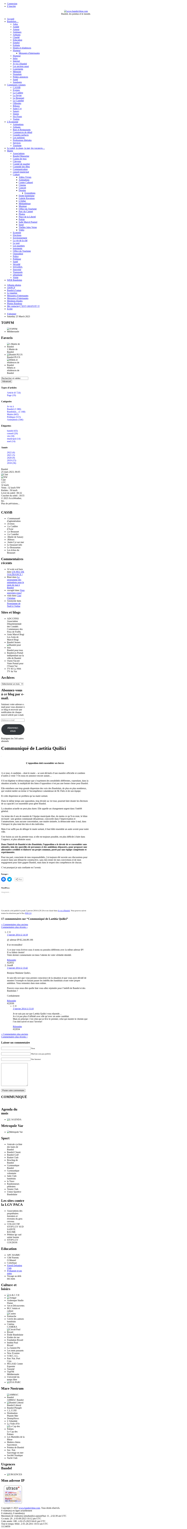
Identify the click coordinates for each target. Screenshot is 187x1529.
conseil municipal (21, 172)
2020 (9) (11, 458)
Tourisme (17, 145)
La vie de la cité (20, 240)
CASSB (16, 87)
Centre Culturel (26, 182)
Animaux (17, 32)
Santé (15, 79)
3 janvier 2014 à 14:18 (17, 935)
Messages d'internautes (29, 53)
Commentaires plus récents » (14, 927)
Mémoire (17, 71)
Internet (16, 61)
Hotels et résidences (22, 48)
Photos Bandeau (14, 303)
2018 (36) (11, 463)
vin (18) (10, 436)
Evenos (16, 90)
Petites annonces (20, 77)
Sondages (17, 82)
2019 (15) (11, 460)
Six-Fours (17, 116)
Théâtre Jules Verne (28, 227)
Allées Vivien (25, 177)
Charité (16, 37)
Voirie (15, 277)
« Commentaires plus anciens (14, 924)
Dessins (22, 190)
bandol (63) (12, 431)
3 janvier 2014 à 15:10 (23, 1008)
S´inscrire (11, 6)
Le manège (12, 293)
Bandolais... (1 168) (16, 411)
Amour (16, 29)
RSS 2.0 (28, 913)
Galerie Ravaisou (27, 198)
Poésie (22, 219)
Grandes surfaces (21, 135)
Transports (17, 272)
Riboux (16, 106)
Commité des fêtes (21, 166)
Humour (17, 56)
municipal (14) (13, 438)
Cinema (22, 185)
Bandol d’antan (14, 290)
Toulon (16, 119)
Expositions (30, 193)
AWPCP (11, 287)
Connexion (12, 3)
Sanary (16, 111)
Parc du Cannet (26, 211)
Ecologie (17, 232)
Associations (19, 153)
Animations (18, 124)
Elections (17, 235)
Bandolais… (13, 21)
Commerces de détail (22, 132)
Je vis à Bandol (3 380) (14, 407)
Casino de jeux (20, 158)
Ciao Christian (14, 596)
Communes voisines (16, 85)
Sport (21, 224)
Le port (16, 243)
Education (17, 40)
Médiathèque (25, 203)
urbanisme (17, 275)
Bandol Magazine (21, 156)
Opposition (18, 253)
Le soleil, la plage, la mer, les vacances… (26, 148)
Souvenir (17, 269)
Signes (16, 114)
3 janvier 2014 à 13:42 (17, 968)
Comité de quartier (21, 164)
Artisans (16, 34)
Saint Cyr (17, 108)
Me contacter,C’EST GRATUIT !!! (23, 306)
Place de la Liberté (27, 216)
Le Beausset (18, 98)
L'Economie (12, 122)
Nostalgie (17, 74)
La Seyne (17, 95)
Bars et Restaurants (22, 129)
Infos (15, 58)
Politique (17, 259)
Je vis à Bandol (20, 63)
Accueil (10, 19)
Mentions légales (14, 301)
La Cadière (18, 92)
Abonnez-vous (13, 729)
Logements (18, 69)
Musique (23, 206)
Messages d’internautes (17, 295)
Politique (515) (14, 417)
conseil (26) (12, 433)
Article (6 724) (14, 392)
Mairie (10, 151)
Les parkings (19, 137)
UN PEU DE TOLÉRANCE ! (15, 573)
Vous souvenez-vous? (16, 591)
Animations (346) (15, 419)
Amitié (16, 27)
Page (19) (11, 395)
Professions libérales (22, 140)
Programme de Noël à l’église (13, 604)
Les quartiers (19, 246)
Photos (22, 214)
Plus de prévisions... (10, 503)
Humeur (16, 50)
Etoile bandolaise (26, 195)
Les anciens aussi (21, 66)
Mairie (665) (13, 414)
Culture (16, 174)
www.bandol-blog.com (29, 1508)
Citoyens (17, 161)
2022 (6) (11, 452)
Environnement (20, 238)
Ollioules (17, 103)
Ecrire (10, 309)
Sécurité (16, 264)
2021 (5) (11, 455)
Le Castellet (18, 100)
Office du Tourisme (28, 209)
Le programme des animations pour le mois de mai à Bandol (15, 582)
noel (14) (11, 441)
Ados (15, 24)
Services (17, 143)
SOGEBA (17, 267)
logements (17, 248)
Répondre (11, 960)
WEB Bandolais (14, 280)
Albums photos (14, 285)
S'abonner (11, 314)
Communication (20, 169)
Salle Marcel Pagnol (28, 222)
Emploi (16, 42)
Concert (22, 187)
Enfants (16, 45)
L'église (22, 201)
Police (16, 256)
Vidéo (21, 230)
